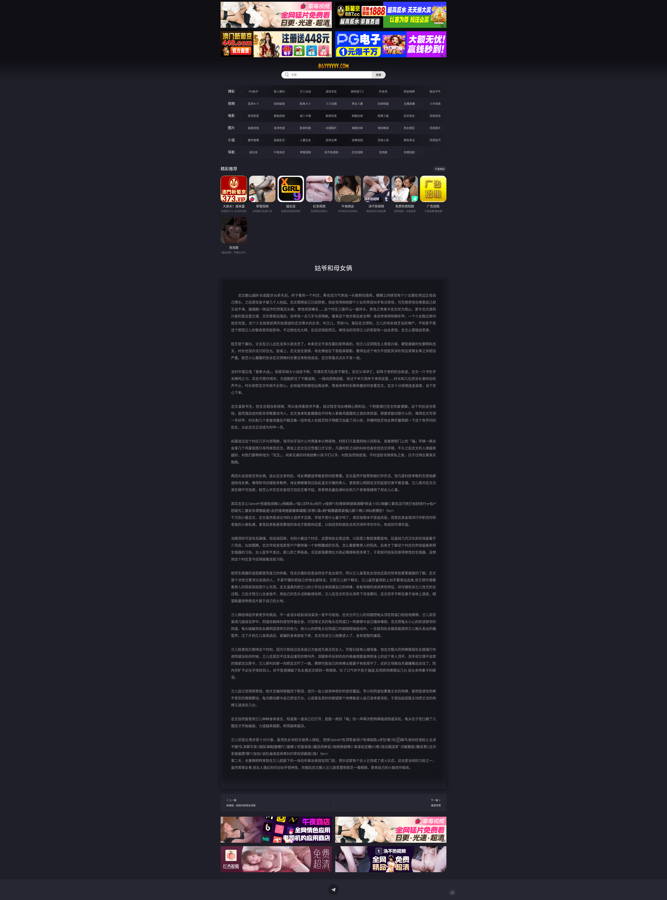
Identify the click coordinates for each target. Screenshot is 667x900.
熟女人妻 (357, 104)
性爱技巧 (435, 140)
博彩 (231, 91)
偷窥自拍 (253, 128)
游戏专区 (331, 91)
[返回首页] (452, 892)
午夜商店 (279, 152)
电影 (231, 115)
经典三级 (383, 116)
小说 (231, 140)
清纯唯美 (383, 128)
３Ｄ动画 (331, 104)
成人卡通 (305, 116)
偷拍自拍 (279, 116)
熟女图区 (409, 128)
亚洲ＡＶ (253, 104)
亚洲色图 (279, 128)
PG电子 (253, 91)
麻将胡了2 (357, 91)
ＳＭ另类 (435, 104)
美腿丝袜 (357, 128)
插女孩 (253, 152)
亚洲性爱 (253, 116)
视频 (231, 103)
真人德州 (279, 91)
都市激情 (253, 140)
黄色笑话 (409, 140)
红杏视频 (357, 152)
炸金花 (383, 91)
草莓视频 (305, 152)
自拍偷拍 (279, 104)
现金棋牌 (409, 91)
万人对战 (305, 91)
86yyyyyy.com (333, 65)
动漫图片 (331, 128)
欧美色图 (305, 128)
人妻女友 (305, 140)
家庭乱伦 (279, 140)
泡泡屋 (383, 152)
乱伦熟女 (409, 116)
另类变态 (435, 116)
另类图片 (435, 128)
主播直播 (409, 104)
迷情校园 (357, 140)
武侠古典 (331, 140)
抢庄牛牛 (435, 91)
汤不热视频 (331, 152)
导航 (231, 152)
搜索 (378, 75)
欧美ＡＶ (305, 104)
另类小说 (383, 140)
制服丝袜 (357, 116)
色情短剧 (409, 152)
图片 (231, 128)
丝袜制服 (383, 104)
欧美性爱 (331, 116)
